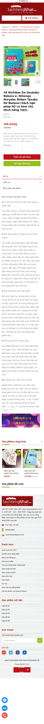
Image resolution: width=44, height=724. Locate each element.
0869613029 (10, 530)
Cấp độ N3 (6, 613)
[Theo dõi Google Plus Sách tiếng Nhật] (4, 652)
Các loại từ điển (7, 561)
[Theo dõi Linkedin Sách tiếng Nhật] (25, 652)
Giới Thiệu (6, 580)
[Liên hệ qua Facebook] (5, 700)
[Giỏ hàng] (26, 18)
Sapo (27, 664)
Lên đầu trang (21, 669)
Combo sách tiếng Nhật (10, 554)
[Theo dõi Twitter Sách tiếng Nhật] (11, 652)
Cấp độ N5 (6, 621)
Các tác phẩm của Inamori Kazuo (14, 591)
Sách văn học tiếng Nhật (11, 587)
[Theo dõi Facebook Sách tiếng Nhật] (18, 652)
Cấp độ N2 (6, 610)
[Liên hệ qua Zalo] (5, 708)
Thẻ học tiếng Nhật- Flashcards (13, 565)
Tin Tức (4, 584)
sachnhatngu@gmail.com (14, 535)
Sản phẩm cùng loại (14, 441)
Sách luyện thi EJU (9, 569)
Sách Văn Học (7, 576)
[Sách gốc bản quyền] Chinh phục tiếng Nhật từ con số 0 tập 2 (32, 472)
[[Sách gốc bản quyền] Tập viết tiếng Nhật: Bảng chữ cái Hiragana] (11, 458)
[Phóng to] (37, 73)
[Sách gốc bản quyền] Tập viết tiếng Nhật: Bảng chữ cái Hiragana (12, 472)
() (33, 18)
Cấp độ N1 (6, 606)
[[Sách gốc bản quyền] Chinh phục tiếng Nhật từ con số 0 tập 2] (32, 458)
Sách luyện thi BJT (9, 572)
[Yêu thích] (38, 48)
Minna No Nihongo (9, 558)
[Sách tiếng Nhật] (17, 501)
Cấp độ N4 (6, 617)
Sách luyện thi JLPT (9, 550)
